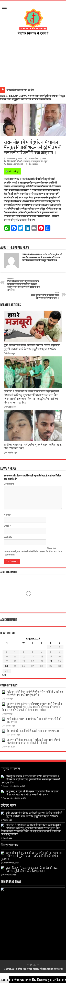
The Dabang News (15, 158)
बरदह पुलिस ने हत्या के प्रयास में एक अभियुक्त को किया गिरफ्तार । (45, 295)
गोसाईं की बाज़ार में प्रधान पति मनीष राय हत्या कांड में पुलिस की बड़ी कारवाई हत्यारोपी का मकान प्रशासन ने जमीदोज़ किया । (30, 779)
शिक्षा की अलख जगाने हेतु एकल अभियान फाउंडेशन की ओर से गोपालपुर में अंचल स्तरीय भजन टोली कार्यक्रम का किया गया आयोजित (23, 284)
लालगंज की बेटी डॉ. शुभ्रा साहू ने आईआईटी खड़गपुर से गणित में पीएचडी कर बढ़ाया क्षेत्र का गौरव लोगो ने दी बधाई (33, 741)
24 (6, 666)
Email (7, 526)
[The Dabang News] (33, 20)
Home (3, 96)
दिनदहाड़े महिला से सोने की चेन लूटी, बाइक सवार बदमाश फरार (34, 90)
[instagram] (38, 965)
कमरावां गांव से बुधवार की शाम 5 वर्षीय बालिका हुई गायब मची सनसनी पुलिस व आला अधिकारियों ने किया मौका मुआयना (31, 856)
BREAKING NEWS (18, 96)
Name (7, 514)
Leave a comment (15, 164)
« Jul (4, 674)
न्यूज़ (45, 161)
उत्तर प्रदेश (35, 161)
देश (42, 161)
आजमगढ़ (26, 161)
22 (50, 661)
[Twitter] (31, 965)
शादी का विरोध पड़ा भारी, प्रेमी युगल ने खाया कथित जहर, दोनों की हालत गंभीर (34, 720)
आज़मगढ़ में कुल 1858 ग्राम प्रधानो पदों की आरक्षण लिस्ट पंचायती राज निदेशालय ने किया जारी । (32, 793)
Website (8, 537)
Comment (9, 483)
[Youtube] (34, 965)
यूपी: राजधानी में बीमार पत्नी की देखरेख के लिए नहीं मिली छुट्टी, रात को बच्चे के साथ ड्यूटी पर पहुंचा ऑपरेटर (32, 347)
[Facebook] (28, 965)
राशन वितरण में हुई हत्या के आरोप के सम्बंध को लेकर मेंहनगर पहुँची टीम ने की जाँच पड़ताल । (32, 869)
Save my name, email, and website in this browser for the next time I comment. (33, 551)
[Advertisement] (33, 63)
